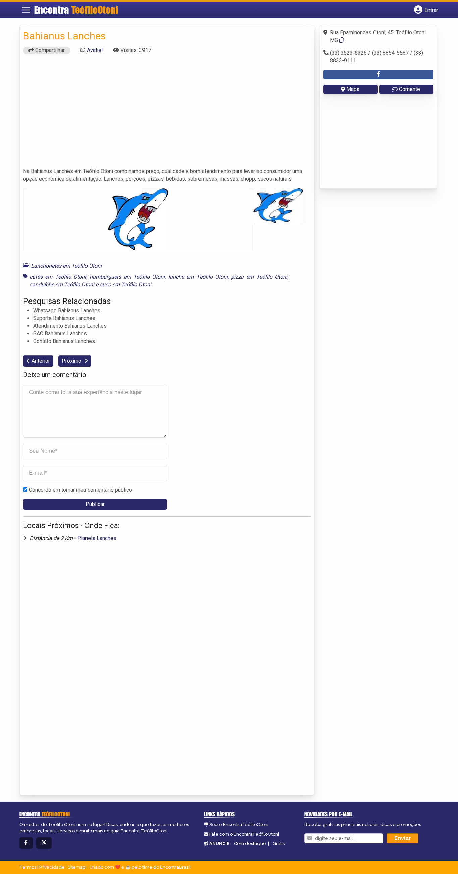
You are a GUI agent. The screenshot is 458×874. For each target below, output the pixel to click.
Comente (409, 89)
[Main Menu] (26, 10)
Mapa (352, 89)
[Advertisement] (167, 114)
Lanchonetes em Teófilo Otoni (66, 266)
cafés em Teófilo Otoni (58, 277)
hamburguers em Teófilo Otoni (127, 277)
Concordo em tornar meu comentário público (80, 490)
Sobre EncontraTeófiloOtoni (238, 824)
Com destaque (250, 843)
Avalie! (95, 50)
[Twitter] (44, 843)
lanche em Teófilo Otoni (198, 277)
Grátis (279, 843)
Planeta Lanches (96, 538)
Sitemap (76, 867)
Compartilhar (49, 50)
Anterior (41, 361)
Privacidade (52, 867)
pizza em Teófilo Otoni (259, 277)
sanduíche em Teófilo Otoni (62, 284)
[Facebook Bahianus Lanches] (378, 74)
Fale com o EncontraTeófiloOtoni (244, 834)
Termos (27, 867)
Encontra (76, 10)
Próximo (72, 361)
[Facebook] (26, 843)
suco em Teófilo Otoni (125, 284)
